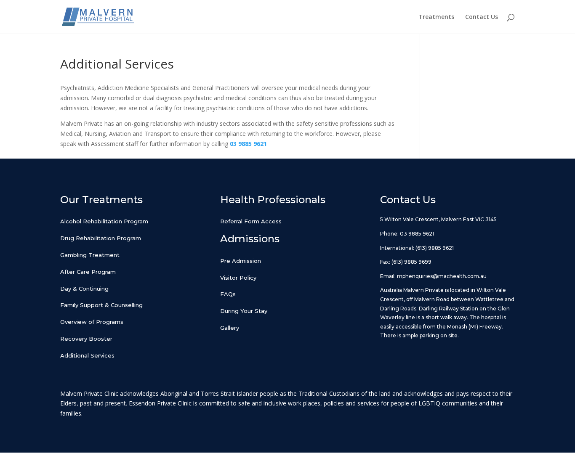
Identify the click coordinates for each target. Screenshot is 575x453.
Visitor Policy (238, 277)
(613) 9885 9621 (434, 248)
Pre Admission (240, 260)
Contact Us (481, 17)
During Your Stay (243, 310)
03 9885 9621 (417, 233)
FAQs (228, 294)
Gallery (229, 327)
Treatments (436, 17)
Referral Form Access (251, 221)
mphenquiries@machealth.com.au (442, 276)
